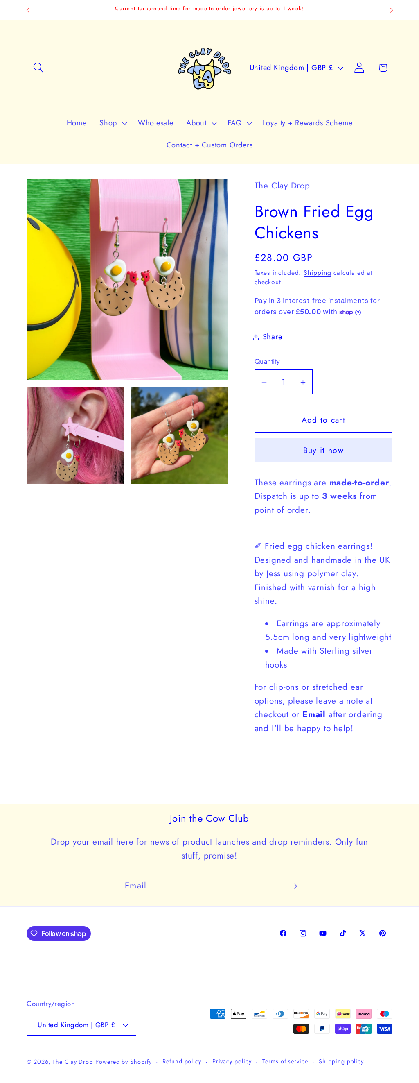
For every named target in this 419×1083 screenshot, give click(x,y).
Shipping (317, 272)
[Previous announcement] (28, 10)
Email (314, 714)
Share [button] (272, 336)
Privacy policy (232, 1061)
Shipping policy (341, 1061)
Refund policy (181, 1061)
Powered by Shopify (123, 1062)
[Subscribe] (293, 886)
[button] (38, 67)
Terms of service (285, 1061)
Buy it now (323, 450)
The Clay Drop (72, 1062)
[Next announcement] (392, 10)
